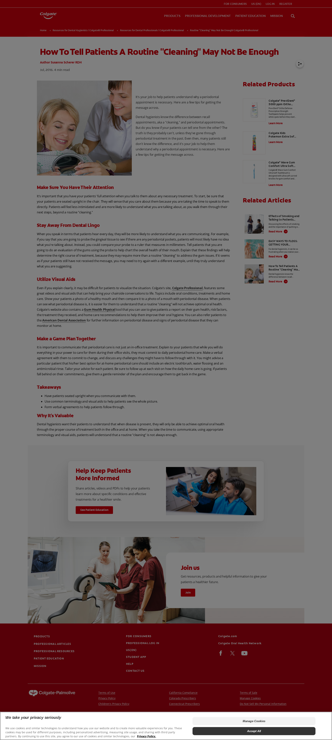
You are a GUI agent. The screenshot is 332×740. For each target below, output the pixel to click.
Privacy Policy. (146, 736)
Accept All (254, 731)
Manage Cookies (254, 721)
